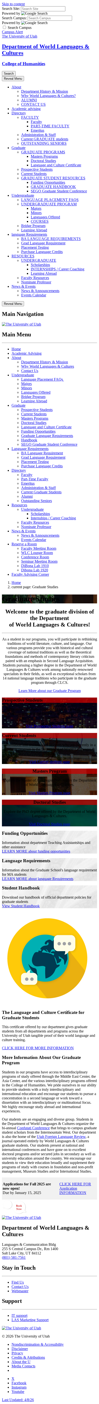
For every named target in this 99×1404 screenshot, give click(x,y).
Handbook (29, 440)
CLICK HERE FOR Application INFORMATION (75, 1188)
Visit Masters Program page (49, 793)
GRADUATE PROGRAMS (43, 152)
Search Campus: (14, 18)
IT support (19, 1315)
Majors (36, 208)
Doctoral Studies (43, 161)
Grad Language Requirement (43, 243)
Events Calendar (33, 295)
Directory (19, 113)
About (16, 87)
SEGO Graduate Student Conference (59, 191)
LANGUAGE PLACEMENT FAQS (50, 200)
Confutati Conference (33, 1128)
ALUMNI (29, 100)
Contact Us (29, 371)
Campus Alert (12, 32)
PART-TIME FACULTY (50, 126)
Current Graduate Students (41, 492)
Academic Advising (27, 353)
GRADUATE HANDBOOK (53, 187)
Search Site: (11, 9)
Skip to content (13, 4)
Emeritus (37, 130)
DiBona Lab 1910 (35, 566)
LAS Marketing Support (30, 1320)
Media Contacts (23, 1366)
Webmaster (20, 1291)
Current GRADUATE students (44, 139)
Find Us (18, 1282)
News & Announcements (40, 291)
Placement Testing (35, 247)
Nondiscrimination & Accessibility (38, 1344)
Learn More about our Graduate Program (50, 691)
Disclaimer (20, 1349)
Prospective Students (37, 169)
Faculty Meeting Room (38, 548)
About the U (21, 1362)
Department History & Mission (44, 91)
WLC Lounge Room (37, 553)
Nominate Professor (36, 282)
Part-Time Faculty (34, 479)
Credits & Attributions (28, 1357)
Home (16, 349)
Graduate (18, 148)
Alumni (27, 496)
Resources (19, 505)
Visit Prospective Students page (49, 726)
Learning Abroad (34, 230)
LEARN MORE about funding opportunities (36, 851)
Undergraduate (23, 195)
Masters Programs (44, 156)
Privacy (17, 1353)
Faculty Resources (35, 278)
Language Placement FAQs (42, 379)
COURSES (40, 221)
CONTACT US (33, 104)
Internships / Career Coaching (53, 518)
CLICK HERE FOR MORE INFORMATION (38, 1048)
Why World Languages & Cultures (47, 366)
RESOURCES (23, 256)
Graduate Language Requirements (47, 436)
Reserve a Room (24, 544)
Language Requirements (30, 449)
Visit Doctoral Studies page (49, 824)
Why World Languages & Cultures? (48, 96)
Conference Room (35, 557)
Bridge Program (33, 226)
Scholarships (40, 265)
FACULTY (30, 117)
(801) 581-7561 (14, 1257)
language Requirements (29, 234)
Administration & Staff (38, 135)
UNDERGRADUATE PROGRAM (49, 204)
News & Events (24, 286)
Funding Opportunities (48, 182)
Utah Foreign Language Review (61, 1137)
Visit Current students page (49, 762)
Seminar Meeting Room (39, 561)
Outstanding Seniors (36, 501)
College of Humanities (23, 63)
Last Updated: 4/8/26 (18, 1400)
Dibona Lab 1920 (34, 570)
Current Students (34, 174)
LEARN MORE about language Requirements (37, 879)
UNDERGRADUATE (38, 260)
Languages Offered (45, 217)
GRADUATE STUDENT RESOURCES (53, 178)
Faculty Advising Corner (30, 574)
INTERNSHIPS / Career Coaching (57, 269)
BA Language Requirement (42, 453)
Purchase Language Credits (42, 252)
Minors (36, 213)
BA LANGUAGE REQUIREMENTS (51, 239)
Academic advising (26, 109)
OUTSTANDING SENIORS (44, 143)
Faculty (36, 122)
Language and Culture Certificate (56, 165)
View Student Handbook (21, 906)
